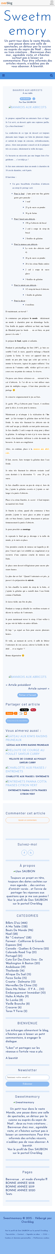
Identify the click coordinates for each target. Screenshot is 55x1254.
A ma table (27, 93)
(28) (12, 934)
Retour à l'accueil (27, 695)
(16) (15, 970)
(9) (17, 996)
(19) (16, 967)
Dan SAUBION (38, 1149)
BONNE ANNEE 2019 (20, 1186)
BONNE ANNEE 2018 (20, 1183)
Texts (9, 1194)
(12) (21, 985)
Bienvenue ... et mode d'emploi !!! (26, 1179)
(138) (17, 926)
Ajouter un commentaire (27, 820)
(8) (14, 1000)
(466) (17, 923)
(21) (21, 952)
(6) (14, 1007)
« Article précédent (18, 685)
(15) (18, 974)
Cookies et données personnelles (18, 1238)
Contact (20, 1234)
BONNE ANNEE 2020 (20, 1190)
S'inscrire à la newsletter (17, 721)
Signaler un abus (33, 1234)
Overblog (27, 1222)
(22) (27, 948)
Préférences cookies (41, 1238)
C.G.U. (45, 1234)
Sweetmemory (27, 24)
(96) (19, 930)
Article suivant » (38, 688)
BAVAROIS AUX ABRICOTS (27, 90)
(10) (25, 989)
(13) (21, 981)
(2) (16, 1011)
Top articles (10, 1234)
